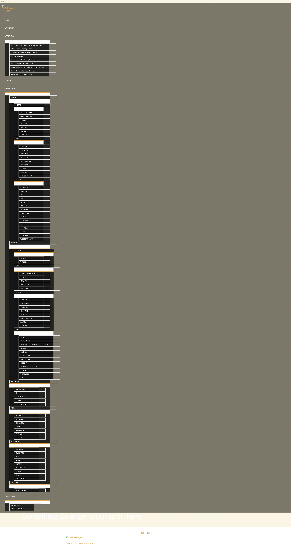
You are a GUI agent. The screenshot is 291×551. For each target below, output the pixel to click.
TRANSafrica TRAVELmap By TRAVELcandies (27, 67)
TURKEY (19, 438)
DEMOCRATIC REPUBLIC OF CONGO (34, 345)
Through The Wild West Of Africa (23, 71)
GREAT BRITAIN (26, 116)
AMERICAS (15, 382)
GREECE (23, 195)
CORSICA (24, 187)
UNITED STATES (22, 404)
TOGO (22, 378)
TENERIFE (24, 235)
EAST (18, 139)
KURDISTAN (20, 468)
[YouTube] (142, 533)
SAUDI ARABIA (21, 479)
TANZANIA (24, 288)
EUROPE (14, 97)
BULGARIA (24, 150)
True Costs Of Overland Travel (22, 63)
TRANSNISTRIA (26, 176)
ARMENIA (19, 416)
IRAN (18, 457)
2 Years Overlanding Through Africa (24, 52)
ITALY (22, 198)
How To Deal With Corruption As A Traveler (26, 60)
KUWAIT (19, 471)
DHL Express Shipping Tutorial (22, 49)
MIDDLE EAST (16, 441)
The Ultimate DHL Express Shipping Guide (26, 45)
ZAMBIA (23, 322)
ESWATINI (24, 307)
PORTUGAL (24, 213)
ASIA (13, 408)
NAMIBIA (23, 315)
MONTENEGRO (26, 161)
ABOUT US (9, 28)
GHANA (23, 348)
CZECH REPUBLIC (27, 113)
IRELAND (23, 127)
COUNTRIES (15, 505)
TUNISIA (23, 262)
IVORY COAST (25, 356)
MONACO (24, 209)
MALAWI (23, 281)
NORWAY (23, 131)
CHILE (18, 393)
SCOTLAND (24, 135)
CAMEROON (25, 341)
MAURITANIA (25, 359)
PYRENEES (24, 217)
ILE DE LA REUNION (27, 274)
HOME (7, 20)
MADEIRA (24, 206)
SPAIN (22, 231)
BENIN (22, 337)
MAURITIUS (24, 285)
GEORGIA (19, 419)
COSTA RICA (20, 397)
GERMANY (24, 124)
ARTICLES (9, 36)
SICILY (22, 224)
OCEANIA (14, 483)
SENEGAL (24, 370)
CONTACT (9, 80)
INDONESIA (20, 423)
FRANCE (23, 120)
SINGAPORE (20, 430)
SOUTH (18, 180)
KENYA (23, 277)
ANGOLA (23, 300)
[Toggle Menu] (27, 42)
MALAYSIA (20, 427)
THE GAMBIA (25, 374)
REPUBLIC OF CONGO (29, 367)
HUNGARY (24, 154)
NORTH (18, 105)
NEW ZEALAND (21, 490)
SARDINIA (24, 220)
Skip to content (6, 1)
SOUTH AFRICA (26, 318)
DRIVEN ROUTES (17, 509)
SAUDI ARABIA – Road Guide (21, 74)
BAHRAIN (19, 449)
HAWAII (18, 400)
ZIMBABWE (24, 326)
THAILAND (20, 434)
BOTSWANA (24, 304)
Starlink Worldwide (17, 56)
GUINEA (23, 352)
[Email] (149, 533)
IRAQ (18, 460)
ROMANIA (24, 165)
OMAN (18, 475)
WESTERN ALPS (26, 239)
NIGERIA (23, 363)
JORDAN (19, 464)
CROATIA (23, 191)
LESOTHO (24, 311)
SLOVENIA (24, 228)
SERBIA (23, 168)
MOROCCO (24, 258)
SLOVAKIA (24, 172)
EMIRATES (20, 453)
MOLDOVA (24, 157)
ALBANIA (23, 146)
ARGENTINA (20, 389)
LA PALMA (24, 202)
